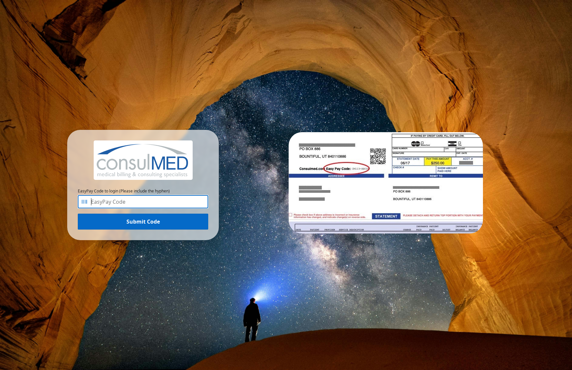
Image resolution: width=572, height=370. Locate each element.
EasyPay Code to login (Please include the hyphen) (124, 191)
